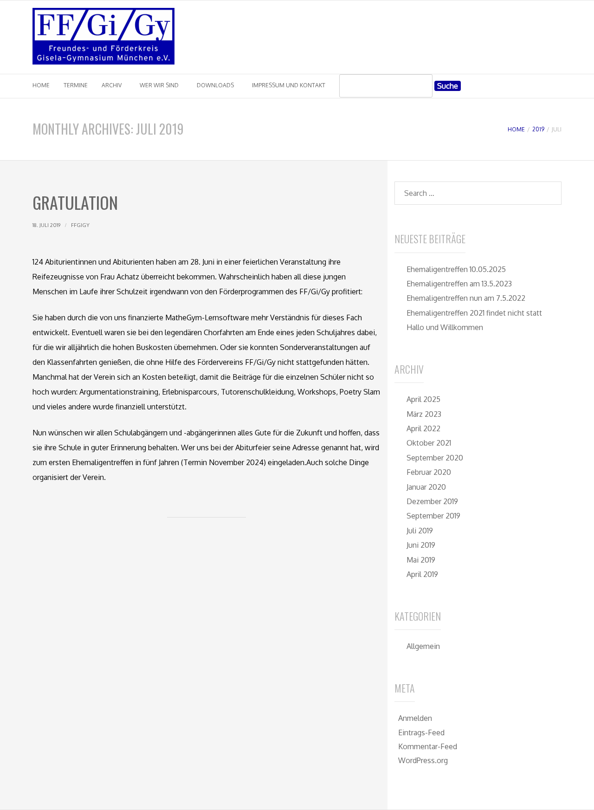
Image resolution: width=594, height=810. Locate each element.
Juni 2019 (421, 545)
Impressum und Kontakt (288, 85)
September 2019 (433, 515)
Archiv (112, 85)
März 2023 (424, 414)
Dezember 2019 (432, 501)
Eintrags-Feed (421, 732)
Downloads (215, 85)
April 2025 (423, 399)
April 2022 (423, 428)
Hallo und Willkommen (445, 327)
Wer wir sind (159, 85)
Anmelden (415, 718)
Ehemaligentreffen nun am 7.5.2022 (466, 298)
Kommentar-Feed (427, 746)
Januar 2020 (426, 487)
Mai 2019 (421, 559)
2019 (538, 129)
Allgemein (423, 646)
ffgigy (80, 225)
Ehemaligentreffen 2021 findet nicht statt (474, 313)
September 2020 (435, 457)
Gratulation (75, 202)
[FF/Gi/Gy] (103, 61)
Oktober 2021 (429, 442)
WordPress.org (423, 760)
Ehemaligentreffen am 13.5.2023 (459, 283)
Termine (76, 85)
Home (41, 85)
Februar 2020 (429, 472)
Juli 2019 (420, 530)
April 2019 (422, 574)
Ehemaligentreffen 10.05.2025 (456, 269)
